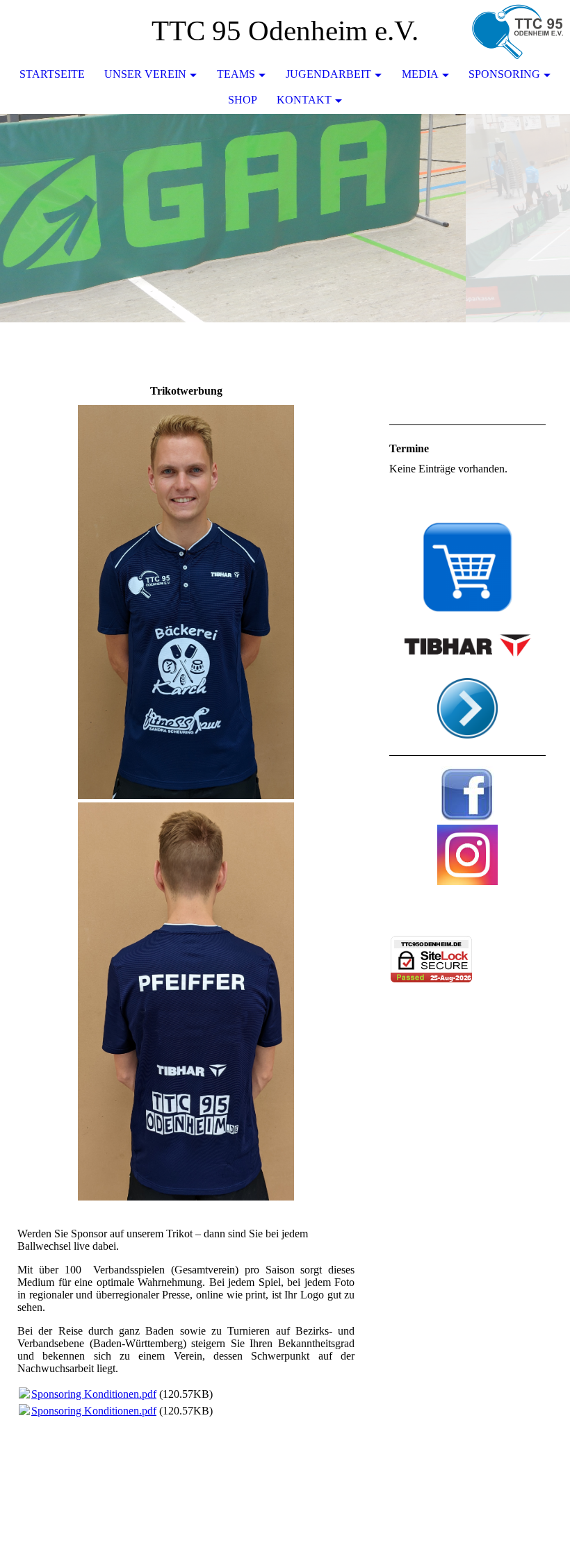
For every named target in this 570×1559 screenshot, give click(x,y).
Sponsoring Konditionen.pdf (93, 1394)
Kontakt (304, 100)
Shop (242, 100)
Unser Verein (145, 74)
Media (420, 74)
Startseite (52, 74)
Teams (236, 74)
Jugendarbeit (328, 74)
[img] (518, 31)
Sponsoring (504, 74)
